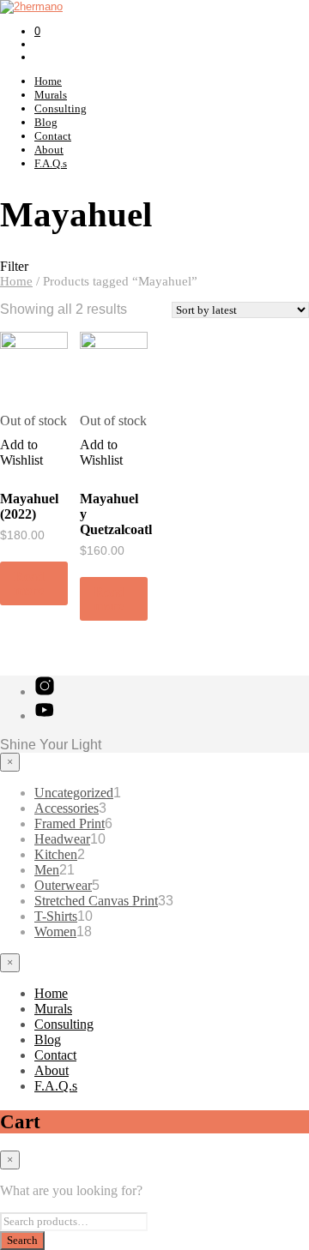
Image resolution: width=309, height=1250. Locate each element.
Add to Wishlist (21, 452)
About (49, 149)
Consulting (60, 108)
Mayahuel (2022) (29, 506)
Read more (29, 583)
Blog (46, 122)
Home (48, 81)
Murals (50, 94)
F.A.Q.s (50, 163)
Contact (52, 135)
